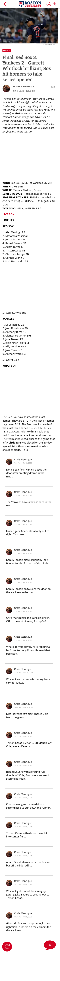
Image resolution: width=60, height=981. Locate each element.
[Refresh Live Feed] (7, 947)
